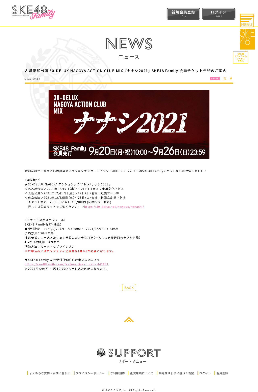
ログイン (205, 373)
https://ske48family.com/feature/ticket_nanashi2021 (67, 264)
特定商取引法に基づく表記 (176, 373)
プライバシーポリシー (90, 373)
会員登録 (222, 373)
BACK (129, 287)
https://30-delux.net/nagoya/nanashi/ (114, 207)
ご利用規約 (117, 373)
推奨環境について (142, 373)
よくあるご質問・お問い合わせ (49, 373)
